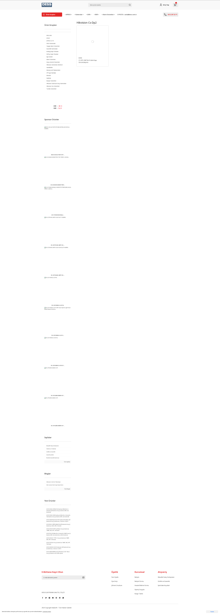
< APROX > (68, 14)
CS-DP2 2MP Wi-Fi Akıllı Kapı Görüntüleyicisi (88, 61)
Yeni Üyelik (114, 577)
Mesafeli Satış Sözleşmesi (166, 577)
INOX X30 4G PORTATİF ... (57, 155)
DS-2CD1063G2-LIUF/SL (58, 305)
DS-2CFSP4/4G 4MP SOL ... (58, 245)
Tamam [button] (212, 611)
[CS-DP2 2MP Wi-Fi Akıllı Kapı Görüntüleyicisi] (93, 42)
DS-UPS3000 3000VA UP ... (57, 395)
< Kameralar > (79, 14)
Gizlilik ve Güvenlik (164, 581)
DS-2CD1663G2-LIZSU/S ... (58, 365)
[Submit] (83, 577)
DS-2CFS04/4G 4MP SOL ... (58, 275)
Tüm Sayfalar (67, 462)
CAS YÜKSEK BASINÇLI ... (57, 215)
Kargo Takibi (139, 594)
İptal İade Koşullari (164, 585)
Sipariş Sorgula (139, 589)
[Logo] (47, 5)
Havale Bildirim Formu (142, 585)
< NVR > (96, 14)
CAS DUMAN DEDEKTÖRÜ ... (57, 185)
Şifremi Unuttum (116, 585)
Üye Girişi (114, 581)
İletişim (137, 577)
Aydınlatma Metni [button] (47, 611)
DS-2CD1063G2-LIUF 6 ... (57, 335)
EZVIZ (80, 58)
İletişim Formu (139, 581)
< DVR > (88, 14)
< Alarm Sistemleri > (108, 14)
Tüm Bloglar (67, 489)
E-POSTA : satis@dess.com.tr (127, 14)
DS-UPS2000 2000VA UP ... (57, 425)
